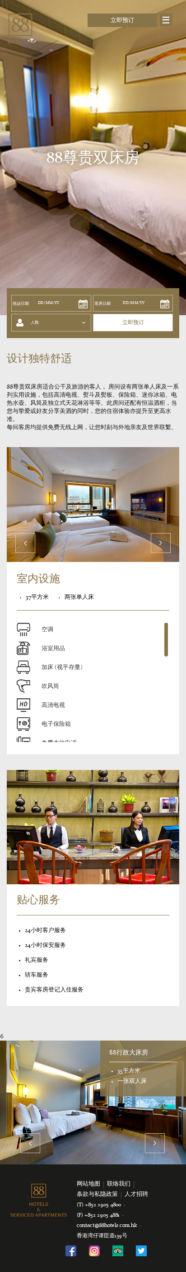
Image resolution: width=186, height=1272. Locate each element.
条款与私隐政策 (97, 1194)
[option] (93, 1102)
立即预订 (122, 20)
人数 (35, 323)
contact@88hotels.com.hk (107, 1225)
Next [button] (155, 1143)
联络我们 (118, 1184)
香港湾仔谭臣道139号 (102, 1236)
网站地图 (88, 1184)
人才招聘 (136, 1194)
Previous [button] (30, 1143)
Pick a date (83, 303)
